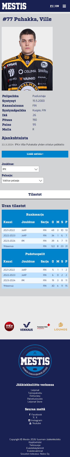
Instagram (36, 420)
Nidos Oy (44, 453)
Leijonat (35, 390)
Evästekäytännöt (35, 448)
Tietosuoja (35, 445)
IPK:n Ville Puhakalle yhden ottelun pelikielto (39, 144)
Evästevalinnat (35, 451)
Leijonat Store (35, 401)
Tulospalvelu (35, 393)
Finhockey (35, 395)
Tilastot (35, 194)
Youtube (36, 423)
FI (51, 6)
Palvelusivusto (35, 398)
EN (57, 6)
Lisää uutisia (34, 154)
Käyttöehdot (35, 442)
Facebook (37, 414)
